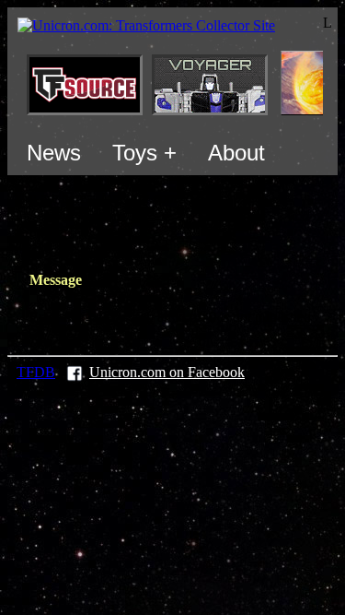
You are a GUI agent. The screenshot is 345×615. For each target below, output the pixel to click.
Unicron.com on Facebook (167, 372)
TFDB (36, 372)
